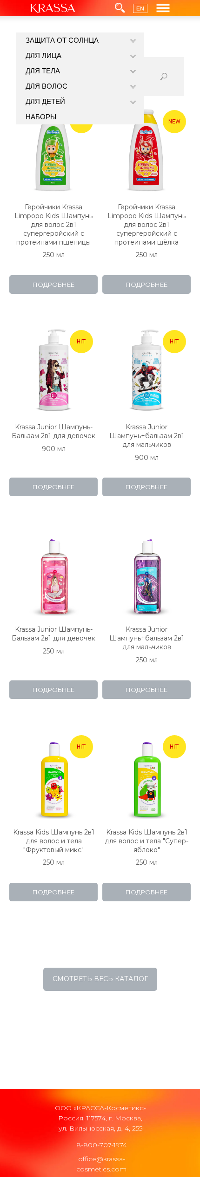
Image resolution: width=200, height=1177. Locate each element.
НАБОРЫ (41, 117)
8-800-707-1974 (101, 1145)
